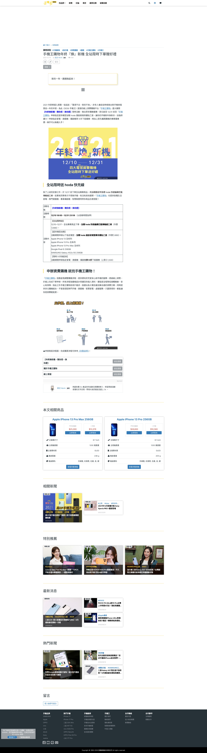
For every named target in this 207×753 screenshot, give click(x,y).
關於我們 (108, 716)
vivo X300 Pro (69, 729)
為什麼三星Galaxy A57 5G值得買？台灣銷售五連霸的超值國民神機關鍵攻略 (143, 571)
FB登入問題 (108, 729)
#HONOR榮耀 (91, 567)
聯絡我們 (108, 719)
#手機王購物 (91, 50)
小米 (44, 729)
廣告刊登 (128, 716)
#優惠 (82, 50)
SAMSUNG (47, 716)
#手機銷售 (56, 50)
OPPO (45, 722)
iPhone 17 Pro (68, 719)
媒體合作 (149, 719)
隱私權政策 (108, 722)
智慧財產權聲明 (110, 726)
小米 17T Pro (68, 738)
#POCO (114, 503)
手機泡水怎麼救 (89, 722)
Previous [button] (43, 443)
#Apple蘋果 (102, 615)
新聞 (70, 3)
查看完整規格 (73, 467)
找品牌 (61, 3)
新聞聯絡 (128, 722)
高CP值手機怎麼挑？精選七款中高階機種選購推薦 (62, 516)
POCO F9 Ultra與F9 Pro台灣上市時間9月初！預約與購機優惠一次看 (110, 604)
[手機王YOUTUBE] (48, 743)
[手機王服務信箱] (56, 743)
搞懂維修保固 (88, 716)
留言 (56, 62)
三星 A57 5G (68, 726)
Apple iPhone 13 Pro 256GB (134, 419)
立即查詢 (72, 433)
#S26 (72, 617)
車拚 (84, 3)
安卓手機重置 (88, 726)
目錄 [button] (47, 67)
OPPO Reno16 (69, 732)
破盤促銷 (103, 3)
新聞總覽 (56, 45)
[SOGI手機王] (50, 3)
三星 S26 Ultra (69, 722)
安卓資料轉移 (88, 732)
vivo (44, 726)
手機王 (47, 45)
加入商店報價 (129, 719)
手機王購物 (105, 108)
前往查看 (117, 361)
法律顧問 (149, 716)
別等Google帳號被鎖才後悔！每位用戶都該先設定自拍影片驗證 (62, 673)
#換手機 (65, 50)
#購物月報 (49, 512)
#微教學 (57, 669)
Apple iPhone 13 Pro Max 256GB (72, 419)
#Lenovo (48, 567)
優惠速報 (47, 50)
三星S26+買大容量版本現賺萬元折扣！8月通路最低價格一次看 (62, 621)
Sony (45, 735)
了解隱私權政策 (24, 737)
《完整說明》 (83, 351)
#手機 (67, 512)
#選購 (73, 512)
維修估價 (93, 3)
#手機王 (101, 50)
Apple (45, 719)
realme (45, 738)
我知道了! (12, 737)
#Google (48, 669)
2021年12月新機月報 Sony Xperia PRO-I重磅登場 (108, 507)
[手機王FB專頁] (44, 743)
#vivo (107, 503)
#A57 (144, 567)
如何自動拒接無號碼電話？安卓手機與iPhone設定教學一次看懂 (109, 656)
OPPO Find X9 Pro (70, 735)
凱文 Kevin (58, 57)
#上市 (100, 503)
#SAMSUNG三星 (133, 567)
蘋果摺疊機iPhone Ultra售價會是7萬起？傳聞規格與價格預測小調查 (110, 619)
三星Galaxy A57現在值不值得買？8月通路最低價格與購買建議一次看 (110, 671)
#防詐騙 (101, 653)
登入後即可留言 (51, 703)
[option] (73, 443)
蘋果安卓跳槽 (88, 729)
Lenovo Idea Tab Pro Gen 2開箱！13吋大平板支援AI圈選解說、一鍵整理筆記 (61, 571)
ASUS (45, 732)
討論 (77, 3)
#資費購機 (74, 50)
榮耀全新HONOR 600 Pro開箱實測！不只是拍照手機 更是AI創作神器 (102, 571)
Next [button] (164, 443)
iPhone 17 (67, 716)
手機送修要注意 (89, 719)
